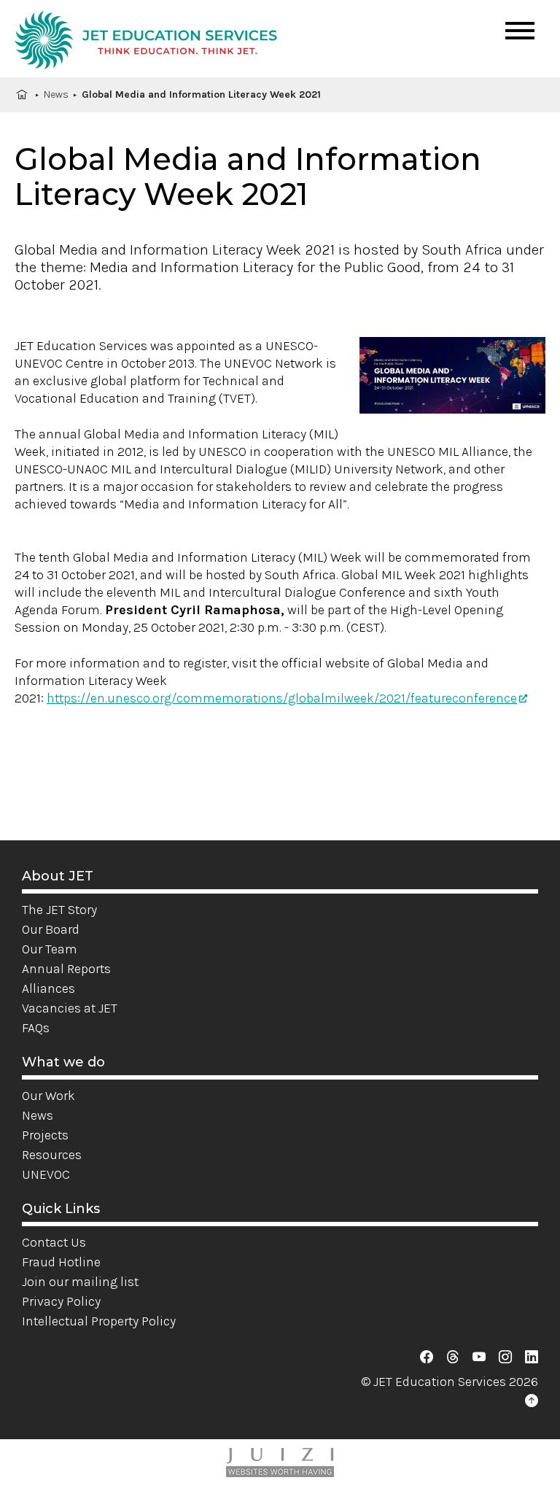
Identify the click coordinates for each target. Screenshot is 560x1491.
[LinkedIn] (531, 1357)
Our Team (49, 949)
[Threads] (452, 1357)
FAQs (36, 1028)
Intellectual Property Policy (99, 1321)
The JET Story (59, 910)
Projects (45, 1135)
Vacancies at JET (69, 1008)
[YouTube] (479, 1357)
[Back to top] (531, 1401)
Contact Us (54, 1242)
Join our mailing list (80, 1282)
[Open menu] (519, 30)
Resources (52, 1155)
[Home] (146, 42)
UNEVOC (46, 1174)
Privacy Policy (61, 1301)
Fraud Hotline (61, 1262)
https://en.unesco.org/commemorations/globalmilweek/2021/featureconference (282, 698)
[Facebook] (426, 1357)
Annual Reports (66, 969)
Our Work (48, 1096)
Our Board (50, 929)
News (56, 94)
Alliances (48, 988)
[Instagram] (505, 1357)
